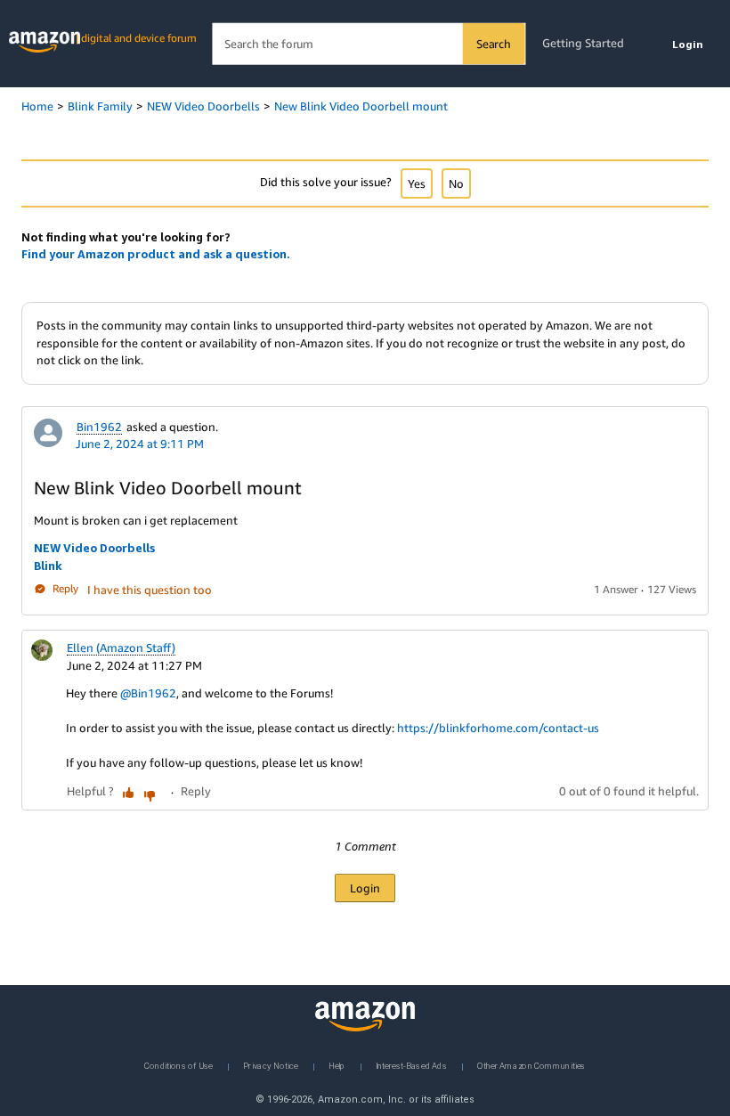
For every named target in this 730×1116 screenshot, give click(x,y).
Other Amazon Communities (531, 1065)
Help (336, 1065)
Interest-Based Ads (411, 1065)
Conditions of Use (178, 1065)
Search (493, 44)
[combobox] (368, 44)
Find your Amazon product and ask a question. (155, 254)
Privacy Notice (270, 1065)
